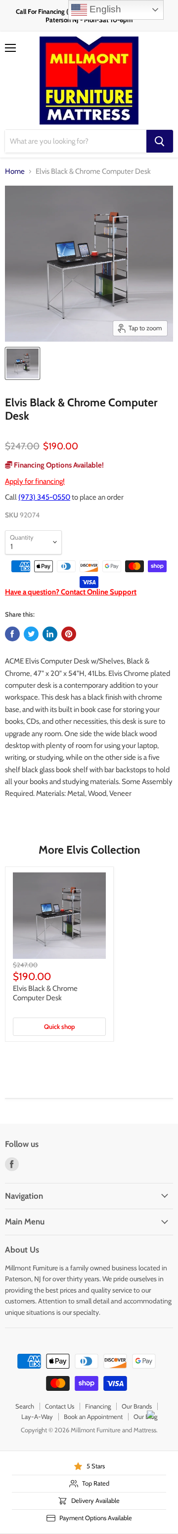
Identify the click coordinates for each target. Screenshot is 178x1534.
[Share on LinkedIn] (50, 634)
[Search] (159, 141)
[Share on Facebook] (12, 634)
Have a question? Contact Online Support (70, 592)
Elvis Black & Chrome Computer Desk (45, 993)
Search (24, 1406)
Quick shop (59, 1026)
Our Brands (137, 1406)
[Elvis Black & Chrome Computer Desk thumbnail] (22, 363)
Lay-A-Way (37, 1416)
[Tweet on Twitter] (31, 634)
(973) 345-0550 (44, 497)
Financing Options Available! (58, 465)
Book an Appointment (93, 1416)
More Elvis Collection (89, 850)
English (104, 9)
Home (15, 171)
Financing (98, 1406)
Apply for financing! (35, 481)
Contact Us (59, 1406)
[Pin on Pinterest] (68, 634)
